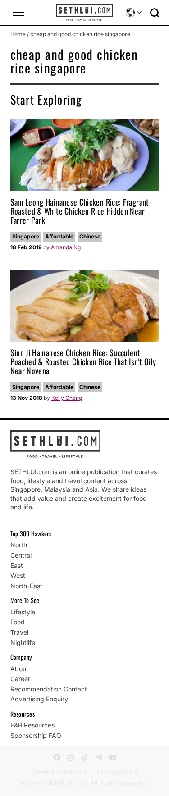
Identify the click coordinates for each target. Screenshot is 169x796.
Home (18, 34)
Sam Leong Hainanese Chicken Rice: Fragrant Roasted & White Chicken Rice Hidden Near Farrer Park (79, 211)
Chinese (89, 236)
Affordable (59, 236)
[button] (18, 13)
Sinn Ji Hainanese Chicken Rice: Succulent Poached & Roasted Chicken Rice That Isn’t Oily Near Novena (83, 361)
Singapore (25, 236)
